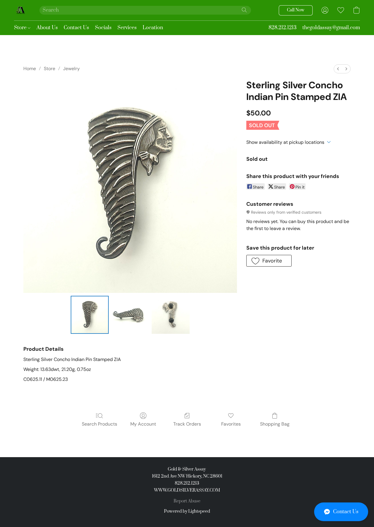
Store (21, 28)
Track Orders (187, 424)
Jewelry (71, 68)
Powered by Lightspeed (187, 511)
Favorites (231, 424)
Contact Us (76, 28)
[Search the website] (244, 10)
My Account (143, 424)
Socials (103, 28)
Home (29, 68)
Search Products (99, 424)
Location (153, 28)
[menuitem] (338, 69)
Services (127, 28)
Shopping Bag (275, 424)
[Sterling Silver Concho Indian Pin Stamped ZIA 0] (90, 315)
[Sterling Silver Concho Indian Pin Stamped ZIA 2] (171, 315)
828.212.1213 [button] (283, 28)
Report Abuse (187, 501)
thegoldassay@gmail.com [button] (331, 28)
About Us (47, 28)
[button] (341, 511)
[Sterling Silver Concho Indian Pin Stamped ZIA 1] (130, 315)
